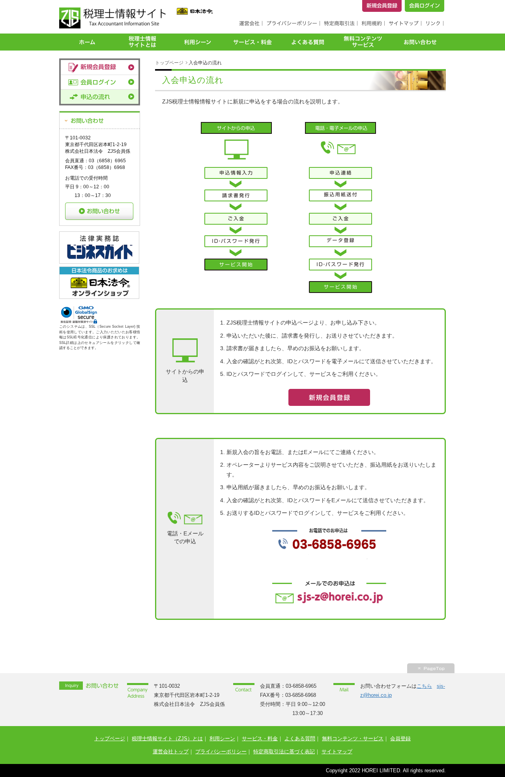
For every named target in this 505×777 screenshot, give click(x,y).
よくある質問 (299, 738)
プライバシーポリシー (221, 751)
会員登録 (400, 738)
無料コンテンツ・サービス (352, 738)
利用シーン (222, 738)
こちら (424, 686)
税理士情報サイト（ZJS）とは (167, 738)
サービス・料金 (260, 738)
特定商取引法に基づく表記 (284, 751)
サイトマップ (337, 751)
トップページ (169, 63)
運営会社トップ (171, 751)
